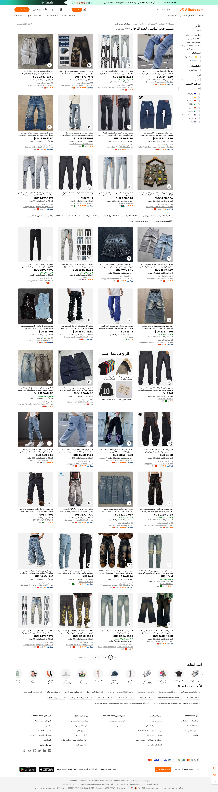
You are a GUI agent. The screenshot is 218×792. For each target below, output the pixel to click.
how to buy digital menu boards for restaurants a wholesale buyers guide (120, 703)
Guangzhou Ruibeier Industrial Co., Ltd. (158, 525)
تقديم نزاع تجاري (82, 730)
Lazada (109, 780)
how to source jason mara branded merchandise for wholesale (176, 703)
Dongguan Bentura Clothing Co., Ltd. (78, 520)
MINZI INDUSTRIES (165, 399)
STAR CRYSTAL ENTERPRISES (81, 144)
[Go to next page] (75, 657)
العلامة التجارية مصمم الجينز (189, 692)
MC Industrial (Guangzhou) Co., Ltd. (119, 460)
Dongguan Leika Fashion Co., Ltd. (160, 278)
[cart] (53, 10)
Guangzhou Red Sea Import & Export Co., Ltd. (115, 87)
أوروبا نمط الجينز (34, 216)
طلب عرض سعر (119, 726)
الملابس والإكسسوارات (155, 24)
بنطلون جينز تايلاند (52, 692)
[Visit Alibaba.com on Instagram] (34, 750)
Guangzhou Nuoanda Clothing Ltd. (39, 281)
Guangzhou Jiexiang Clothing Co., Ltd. (78, 337)
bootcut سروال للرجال (111, 216)
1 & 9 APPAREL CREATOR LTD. (41, 460)
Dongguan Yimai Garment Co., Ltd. (79, 464)
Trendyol (135, 780)
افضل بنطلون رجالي (103, 697)
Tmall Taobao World (96, 780)
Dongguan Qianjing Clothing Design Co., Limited (75, 85)
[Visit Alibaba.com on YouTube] (29, 750)
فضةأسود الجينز (131, 216)
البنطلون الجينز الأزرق (72, 692)
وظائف (196, 735)
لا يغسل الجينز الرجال (93, 692)
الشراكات (47, 740)
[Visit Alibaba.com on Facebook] (49, 750)
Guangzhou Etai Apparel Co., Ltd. (120, 525)
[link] (214, 768)
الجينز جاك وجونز (164, 216)
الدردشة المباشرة (81, 726)
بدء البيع (48, 726)
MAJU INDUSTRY (86, 582)
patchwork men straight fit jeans (119, 692)
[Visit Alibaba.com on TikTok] (24, 750)
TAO (128, 780)
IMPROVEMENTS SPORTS (43, 520)
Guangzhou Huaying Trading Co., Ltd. (39, 147)
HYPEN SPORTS (166, 584)
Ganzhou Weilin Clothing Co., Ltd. (80, 402)
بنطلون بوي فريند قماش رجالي (79, 697)
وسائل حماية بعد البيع (154, 735)
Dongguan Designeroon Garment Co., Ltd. (116, 278)
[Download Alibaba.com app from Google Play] (27, 769)
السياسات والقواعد (155, 745)
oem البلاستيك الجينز (53, 216)
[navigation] (189, 341)
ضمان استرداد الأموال (154, 726)
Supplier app (106, 769)
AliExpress (73, 780)
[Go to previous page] (115, 657)
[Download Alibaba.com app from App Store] (46, 769)
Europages (145, 780)
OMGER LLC (88, 277)
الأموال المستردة (82, 735)
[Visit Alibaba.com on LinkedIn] (44, 750)
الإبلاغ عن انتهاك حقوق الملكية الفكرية (74, 740)
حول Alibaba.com (192, 716)
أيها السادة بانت (72, 216)
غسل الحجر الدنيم (90, 216)
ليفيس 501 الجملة (192, 697)
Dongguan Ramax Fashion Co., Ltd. (159, 207)
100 (80, 657)
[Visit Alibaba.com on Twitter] (39, 750)
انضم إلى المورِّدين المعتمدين (40, 735)
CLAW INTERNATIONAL (83, 203)
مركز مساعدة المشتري (79, 721)
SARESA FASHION (126, 203)
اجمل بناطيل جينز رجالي (124, 697)
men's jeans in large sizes (139, 221)
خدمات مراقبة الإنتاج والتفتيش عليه (149, 740)
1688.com (83, 780)
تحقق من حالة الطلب (43, 730)
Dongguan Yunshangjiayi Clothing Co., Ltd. (116, 585)
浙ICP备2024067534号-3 (173, 788)
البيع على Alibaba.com (43, 721)
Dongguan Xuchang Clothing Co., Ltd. (158, 464)
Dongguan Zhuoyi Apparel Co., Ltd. (159, 82)
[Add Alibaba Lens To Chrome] (163, 769)
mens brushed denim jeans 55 (168, 697)
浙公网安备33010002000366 (150, 788)
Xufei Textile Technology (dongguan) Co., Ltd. (155, 147)
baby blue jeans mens (31, 692)
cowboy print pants (145, 692)
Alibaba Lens (189, 769)
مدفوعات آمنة (157, 721)
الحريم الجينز (147, 216)
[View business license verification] (132, 788)
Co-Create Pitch (192, 726)
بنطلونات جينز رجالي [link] (122, 24)
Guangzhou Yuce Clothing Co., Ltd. (119, 147)
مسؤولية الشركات (192, 730)
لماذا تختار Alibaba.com (190, 721)
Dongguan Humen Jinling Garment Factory (156, 342)
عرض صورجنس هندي (55, 697)
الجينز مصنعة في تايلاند (162, 221)
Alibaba (171, 24)
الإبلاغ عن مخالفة (82, 745)
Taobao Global (119, 780)
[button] (84, 9)
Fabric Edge (128, 337)
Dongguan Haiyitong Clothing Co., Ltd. (38, 207)
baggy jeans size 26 (166, 692)
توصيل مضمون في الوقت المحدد (150, 730)
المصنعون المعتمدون (117, 721)
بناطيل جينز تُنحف (145, 697)
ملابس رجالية (139, 24)
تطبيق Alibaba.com (64, 769)
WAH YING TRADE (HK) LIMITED (40, 85)
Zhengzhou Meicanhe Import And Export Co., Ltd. (35, 404)
